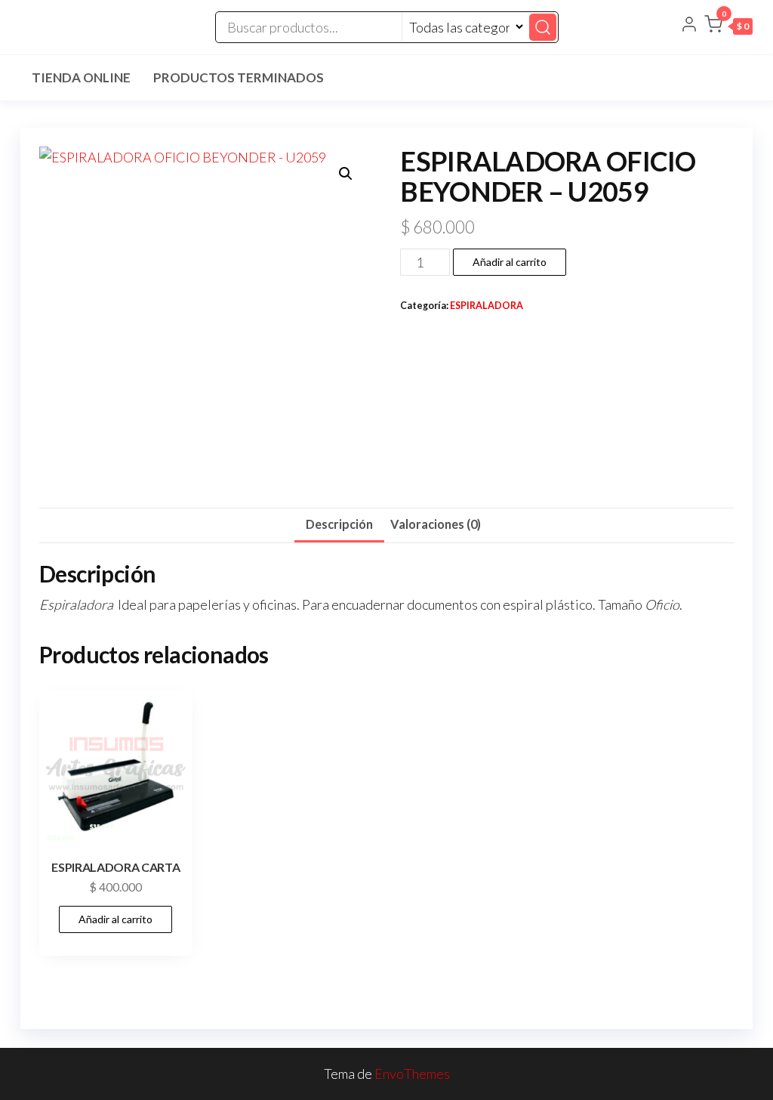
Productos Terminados (238, 77)
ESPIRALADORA (486, 305)
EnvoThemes (412, 1073)
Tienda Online (81, 77)
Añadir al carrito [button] (115, 919)
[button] (728, 27)
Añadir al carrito (510, 261)
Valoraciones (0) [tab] (435, 524)
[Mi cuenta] (689, 26)
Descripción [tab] (339, 524)
